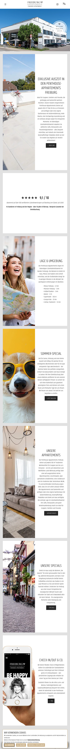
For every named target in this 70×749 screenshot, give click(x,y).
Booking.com (48, 202)
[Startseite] (35, 4)
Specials (51, 607)
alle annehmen (9, 745)
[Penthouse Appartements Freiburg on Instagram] (57, 4)
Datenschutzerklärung (34, 740)
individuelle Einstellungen (36, 745)
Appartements (51, 513)
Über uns (52, 145)
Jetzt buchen (52, 398)
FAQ (52, 701)
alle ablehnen (21, 745)
